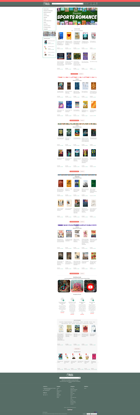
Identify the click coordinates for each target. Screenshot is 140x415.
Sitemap (58, 397)
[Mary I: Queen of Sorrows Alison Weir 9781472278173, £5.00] (85, 56)
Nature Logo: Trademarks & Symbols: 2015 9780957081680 (68, 92)
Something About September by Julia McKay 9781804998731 (85, 111)
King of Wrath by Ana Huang (93, 61)
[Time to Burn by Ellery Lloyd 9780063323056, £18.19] (60, 152)
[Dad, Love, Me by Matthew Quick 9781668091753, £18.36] (69, 203)
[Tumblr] (45, 395)
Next (54, 38)
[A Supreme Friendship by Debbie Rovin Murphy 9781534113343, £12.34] (60, 203)
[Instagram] (44, 395)
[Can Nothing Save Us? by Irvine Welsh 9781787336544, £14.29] (77, 132)
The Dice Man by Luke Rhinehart (52, 40)
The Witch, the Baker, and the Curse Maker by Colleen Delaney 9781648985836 (93, 92)
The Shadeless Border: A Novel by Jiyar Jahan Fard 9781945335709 (93, 111)
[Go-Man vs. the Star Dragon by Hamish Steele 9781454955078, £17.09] (60, 104)
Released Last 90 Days (77, 127)
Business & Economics (47, 12)
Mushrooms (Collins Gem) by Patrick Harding (86, 362)
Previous (53, 38)
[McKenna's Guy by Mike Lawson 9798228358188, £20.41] (93, 152)
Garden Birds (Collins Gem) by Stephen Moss (53, 46)
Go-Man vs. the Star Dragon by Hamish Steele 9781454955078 (60, 111)
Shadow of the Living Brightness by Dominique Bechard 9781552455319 (77, 92)
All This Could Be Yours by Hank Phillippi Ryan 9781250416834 (68, 159)
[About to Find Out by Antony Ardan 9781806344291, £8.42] (69, 132)
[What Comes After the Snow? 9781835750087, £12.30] (85, 86)
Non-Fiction (46, 24)
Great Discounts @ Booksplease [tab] (78, 30)
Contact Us (58, 392)
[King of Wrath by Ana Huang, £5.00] (93, 56)
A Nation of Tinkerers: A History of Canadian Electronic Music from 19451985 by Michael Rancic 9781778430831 (93, 191)
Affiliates (58, 393)
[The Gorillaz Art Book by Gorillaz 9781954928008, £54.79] (60, 86)
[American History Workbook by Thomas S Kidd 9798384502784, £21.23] (85, 255)
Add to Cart (51, 45)
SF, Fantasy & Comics (47, 27)
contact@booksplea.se (47, 390)
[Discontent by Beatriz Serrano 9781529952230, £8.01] (77, 104)
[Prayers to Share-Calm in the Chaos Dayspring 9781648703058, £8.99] (93, 328)
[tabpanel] (77, 16)
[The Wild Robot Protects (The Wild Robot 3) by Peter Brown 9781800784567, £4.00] (85, 35)
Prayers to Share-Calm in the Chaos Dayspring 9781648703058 (93, 335)
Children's (45, 14)
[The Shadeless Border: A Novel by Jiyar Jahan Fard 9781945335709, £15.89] (93, 104)
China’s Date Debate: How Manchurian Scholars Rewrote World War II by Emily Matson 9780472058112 (60, 263)
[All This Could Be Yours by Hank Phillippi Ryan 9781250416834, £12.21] (69, 152)
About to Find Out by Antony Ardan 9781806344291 (68, 139)
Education (45, 17)
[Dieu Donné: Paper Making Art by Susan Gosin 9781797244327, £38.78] (69, 104)
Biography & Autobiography (48, 10)
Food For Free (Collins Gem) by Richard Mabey (54, 52)
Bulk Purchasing (59, 394)
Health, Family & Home (47, 20)
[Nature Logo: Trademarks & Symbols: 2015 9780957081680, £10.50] (69, 86)
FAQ (57, 389)
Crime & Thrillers (46, 15)
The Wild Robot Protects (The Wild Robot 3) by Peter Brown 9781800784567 (85, 42)
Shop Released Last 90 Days (74, 171)
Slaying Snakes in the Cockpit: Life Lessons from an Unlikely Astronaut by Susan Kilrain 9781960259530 (85, 210)
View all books (77, 348)
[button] (49, 33)
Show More (82, 120)
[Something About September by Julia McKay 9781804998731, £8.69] (85, 104)
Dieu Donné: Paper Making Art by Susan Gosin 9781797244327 (68, 111)
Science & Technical (47, 25)
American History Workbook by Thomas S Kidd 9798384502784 (85, 262)
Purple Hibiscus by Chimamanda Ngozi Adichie (93, 362)
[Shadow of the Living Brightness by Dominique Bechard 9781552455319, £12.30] (77, 86)
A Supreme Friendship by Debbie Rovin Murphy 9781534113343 (60, 209)
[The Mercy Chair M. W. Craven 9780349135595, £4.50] (93, 35)
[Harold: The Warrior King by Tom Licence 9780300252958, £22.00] (69, 183)
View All (85, 388)
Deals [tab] (72, 30)
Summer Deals (77, 28)
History (45, 22)
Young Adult (46, 29)
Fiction (45, 19)
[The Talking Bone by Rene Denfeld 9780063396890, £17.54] (93, 132)
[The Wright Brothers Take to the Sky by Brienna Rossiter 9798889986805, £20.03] (69, 233)
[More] (54, 9)
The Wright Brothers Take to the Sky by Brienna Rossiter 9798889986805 (68, 240)
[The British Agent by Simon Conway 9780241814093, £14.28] (60, 132)
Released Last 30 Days (77, 80)
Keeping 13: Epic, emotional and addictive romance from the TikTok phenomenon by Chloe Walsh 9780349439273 (68, 43)
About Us (58, 388)
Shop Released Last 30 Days (74, 120)
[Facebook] (47, 395)
